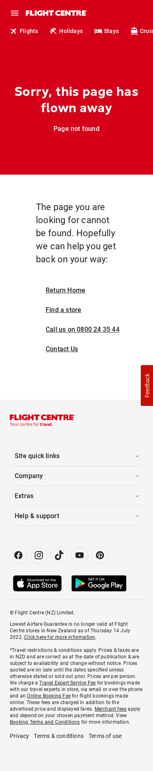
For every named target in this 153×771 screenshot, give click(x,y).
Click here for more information (59, 637)
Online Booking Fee (49, 696)
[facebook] (18, 555)
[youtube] (79, 555)
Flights (29, 31)
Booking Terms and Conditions (45, 722)
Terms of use (105, 736)
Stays (111, 31)
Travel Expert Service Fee (67, 683)
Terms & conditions (59, 736)
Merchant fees (111, 709)
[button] (147, 385)
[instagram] (38, 555)
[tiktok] (59, 555)
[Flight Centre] (56, 13)
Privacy (19, 736)
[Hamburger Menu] (14, 13)
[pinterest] (100, 555)
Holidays (71, 31)
